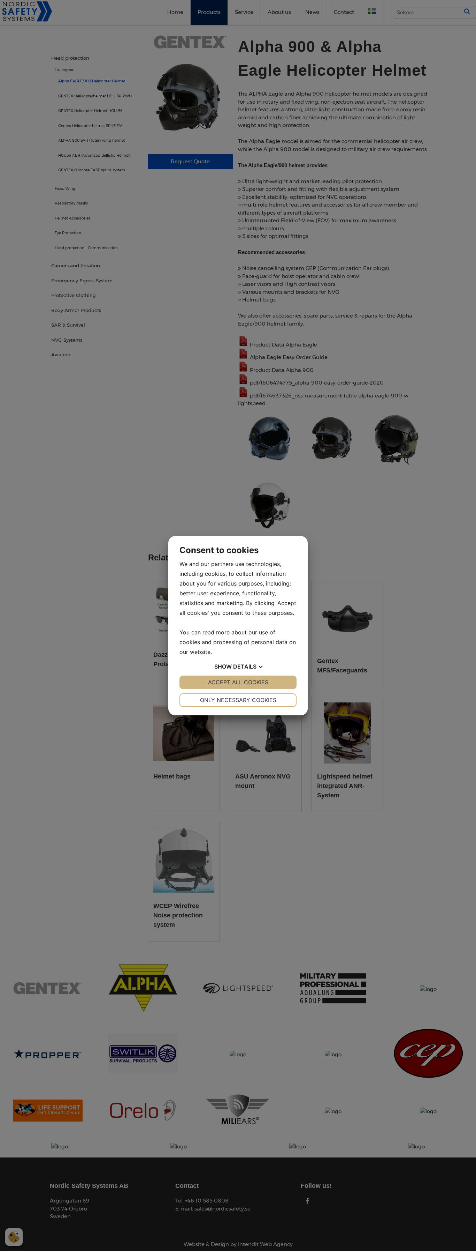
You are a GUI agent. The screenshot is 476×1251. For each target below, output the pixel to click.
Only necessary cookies (238, 700)
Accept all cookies (238, 682)
